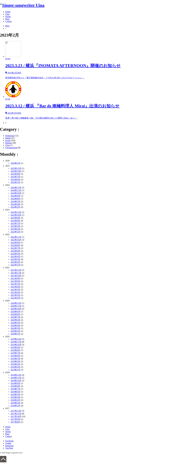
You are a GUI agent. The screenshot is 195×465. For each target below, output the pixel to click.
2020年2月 (15, 331)
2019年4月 (15, 361)
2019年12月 (16, 339)
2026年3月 (15, 163)
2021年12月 (16, 270)
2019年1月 (15, 370)
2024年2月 (15, 207)
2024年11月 (16, 190)
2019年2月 (15, 367)
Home (7, 12)
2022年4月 (15, 256)
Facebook (9, 441)
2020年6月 (15, 320)
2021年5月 (15, 289)
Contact (8, 21)
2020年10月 (16, 309)
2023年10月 (16, 215)
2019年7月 (15, 353)
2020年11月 (16, 306)
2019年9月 (15, 347)
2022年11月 (16, 237)
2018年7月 (15, 389)
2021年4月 (15, 292)
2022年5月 (15, 254)
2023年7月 (15, 223)
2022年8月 (15, 245)
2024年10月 (16, 193)
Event (7, 140)
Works (8, 16)
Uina (7, 14)
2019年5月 (15, 358)
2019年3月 (15, 364)
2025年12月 (16, 168)
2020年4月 (15, 325)
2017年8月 (15, 422)
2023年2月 (15, 229)
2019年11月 (16, 342)
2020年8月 (15, 314)
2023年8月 (15, 220)
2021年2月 (15, 298)
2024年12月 (16, 187)
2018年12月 (16, 375)
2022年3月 (15, 259)
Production (9, 136)
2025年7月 (15, 177)
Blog (7, 19)
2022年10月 (16, 240)
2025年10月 (16, 171)
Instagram (9, 446)
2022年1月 (15, 265)
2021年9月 (15, 278)
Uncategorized (11, 147)
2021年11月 (16, 273)
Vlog (7, 145)
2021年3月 (15, 295)
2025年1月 (15, 182)
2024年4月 (15, 204)
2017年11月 (16, 413)
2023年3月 (15, 226)
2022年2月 (15, 262)
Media (8, 138)
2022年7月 (15, 248)
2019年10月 (16, 344)
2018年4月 (15, 397)
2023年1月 (15, 232)
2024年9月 (15, 196)
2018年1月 (15, 406)
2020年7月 (15, 317)
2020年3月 (15, 328)
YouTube (9, 448)
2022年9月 (15, 242)
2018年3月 (15, 400)
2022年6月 (15, 251)
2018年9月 (15, 383)
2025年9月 (15, 174)
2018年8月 (15, 386)
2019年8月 (15, 350)
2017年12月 (16, 411)
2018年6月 (15, 392)
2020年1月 (15, 334)
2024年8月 (15, 199)
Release (8, 143)
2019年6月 (15, 356)
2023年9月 (15, 218)
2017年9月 (15, 419)
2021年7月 (15, 284)
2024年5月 (15, 201)
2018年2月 (15, 403)
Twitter (8, 443)
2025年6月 (15, 179)
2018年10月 (16, 380)
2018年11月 (16, 378)
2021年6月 (15, 287)
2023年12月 (16, 212)
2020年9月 (15, 311)
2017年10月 (16, 416)
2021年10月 (16, 276)
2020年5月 (15, 323)
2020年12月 (16, 303)
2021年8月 (15, 281)
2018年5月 (15, 394)
